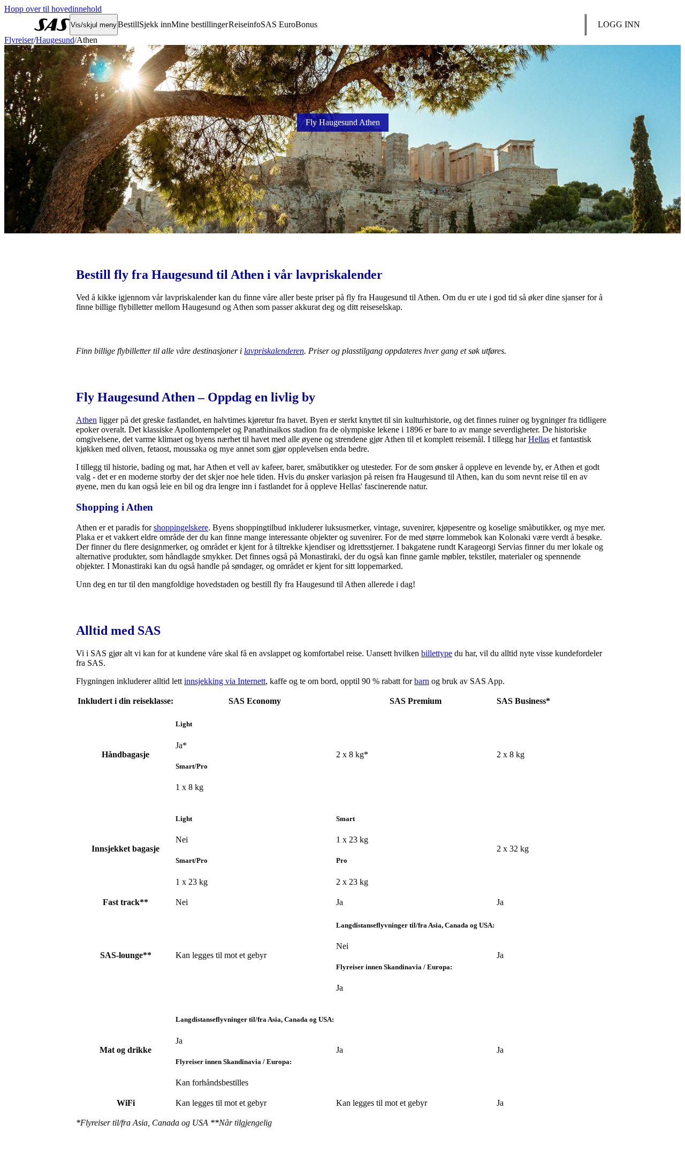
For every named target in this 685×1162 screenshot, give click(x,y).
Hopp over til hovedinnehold (53, 8)
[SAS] (52, 24)
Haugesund (55, 39)
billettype (436, 653)
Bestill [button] (128, 24)
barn (421, 681)
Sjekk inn (155, 24)
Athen (86, 419)
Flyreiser (19, 39)
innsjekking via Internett (224, 681)
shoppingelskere (181, 527)
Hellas (539, 439)
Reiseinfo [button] (245, 24)
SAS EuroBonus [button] (289, 24)
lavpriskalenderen (274, 350)
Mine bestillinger (199, 24)
